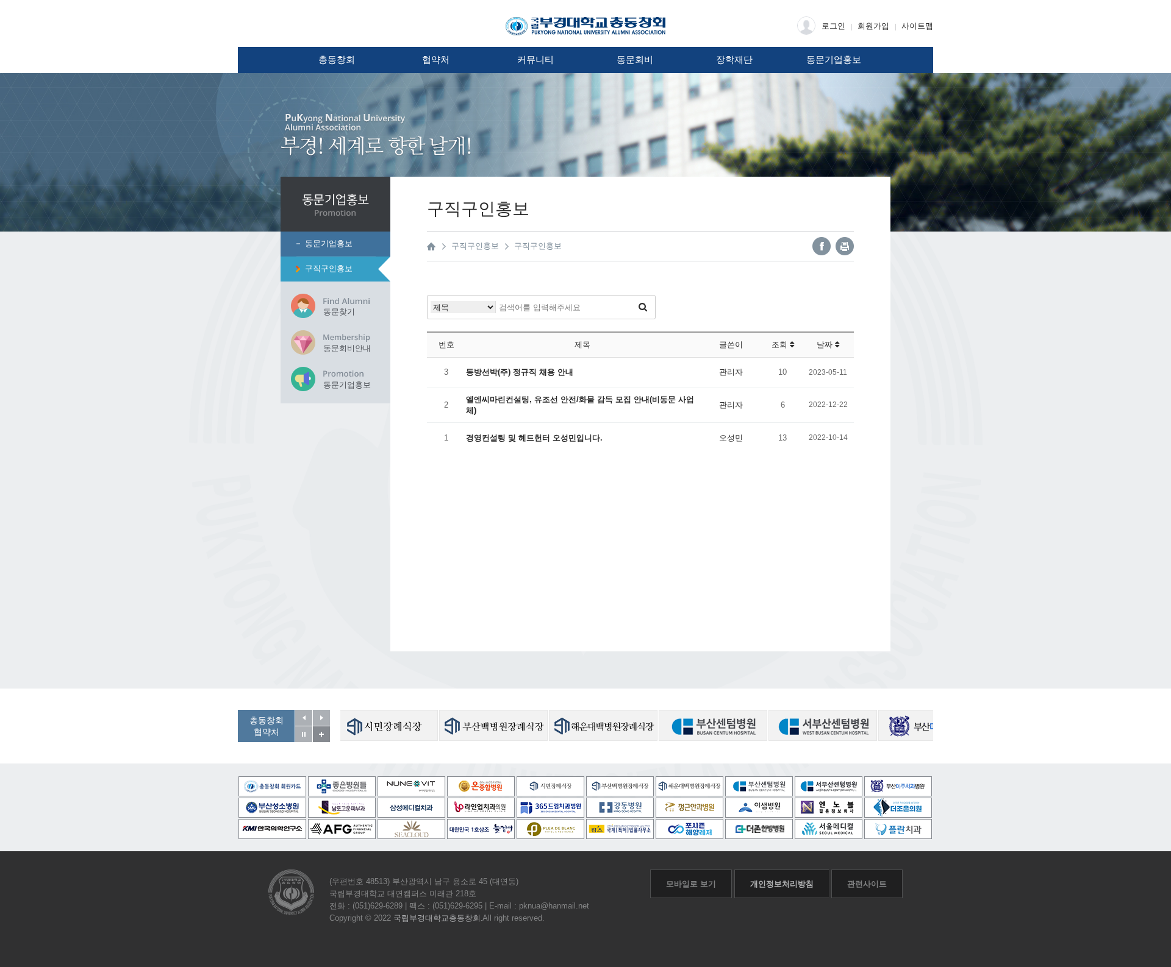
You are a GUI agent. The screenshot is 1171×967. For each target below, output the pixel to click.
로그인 (833, 25)
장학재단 (734, 60)
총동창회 (336, 60)
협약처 (435, 60)
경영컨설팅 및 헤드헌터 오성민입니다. (534, 437)
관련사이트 (867, 883)
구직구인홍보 (329, 268)
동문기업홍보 (833, 60)
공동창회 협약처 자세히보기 (321, 734)
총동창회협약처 (266, 726)
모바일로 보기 (691, 883)
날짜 (826, 344)
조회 (781, 344)
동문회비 (635, 60)
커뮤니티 (535, 60)
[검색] (643, 307)
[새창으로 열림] (383, 725)
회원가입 (873, 25)
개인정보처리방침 (782, 883)
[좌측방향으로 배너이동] (303, 718)
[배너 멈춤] (303, 734)
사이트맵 (917, 25)
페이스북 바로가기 (821, 246)
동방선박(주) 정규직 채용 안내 (519, 372)
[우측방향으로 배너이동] (321, 718)
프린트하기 (845, 246)
